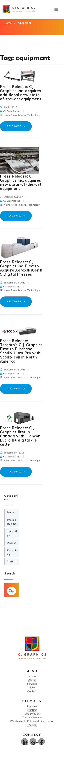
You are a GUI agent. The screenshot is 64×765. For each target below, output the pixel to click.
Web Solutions (32, 713)
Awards (12, 542)
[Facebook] (41, 741)
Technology (33, 115)
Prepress (32, 706)
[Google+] (33, 741)
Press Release (18, 115)
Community (12, 552)
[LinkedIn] (24, 741)
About (32, 679)
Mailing (32, 724)
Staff (10, 561)
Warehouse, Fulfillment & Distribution (32, 721)
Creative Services (32, 717)
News (7, 115)
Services (32, 683)
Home (8, 23)
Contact (32, 691)
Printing (32, 709)
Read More (14, 126)
